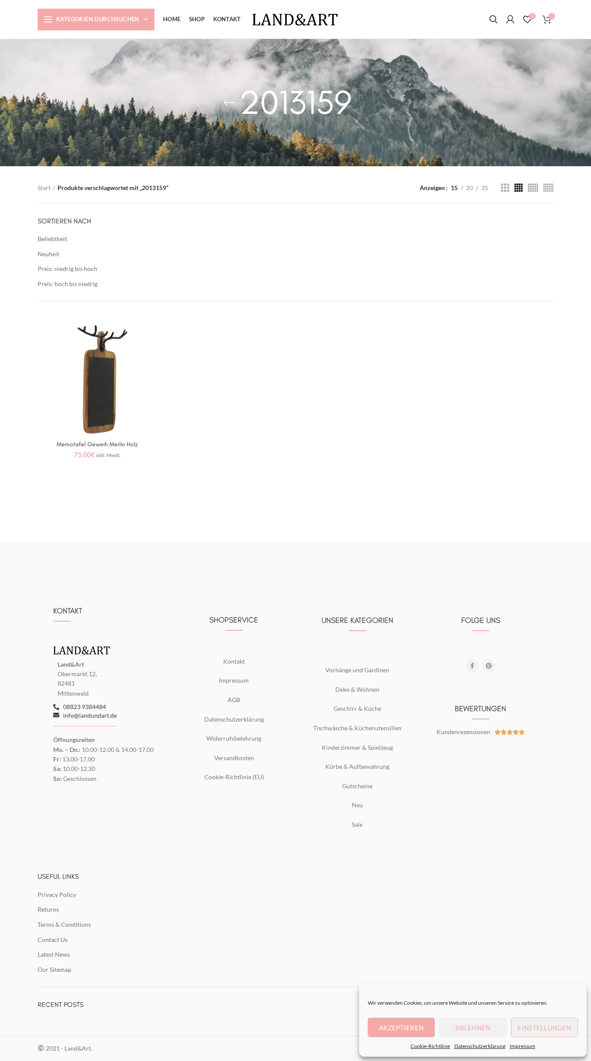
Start (44, 187)
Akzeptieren (401, 1028)
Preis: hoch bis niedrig (67, 283)
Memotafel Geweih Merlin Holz (97, 444)
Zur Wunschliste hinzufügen (150, 331)
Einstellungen (544, 1028)
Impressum (522, 1046)
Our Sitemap (54, 969)
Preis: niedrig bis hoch (67, 268)
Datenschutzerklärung (479, 1046)
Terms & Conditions (64, 924)
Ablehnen (472, 1028)
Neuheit (48, 254)
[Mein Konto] (510, 19)
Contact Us (52, 939)
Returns (48, 909)
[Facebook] (472, 665)
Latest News (54, 954)
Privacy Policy (57, 894)
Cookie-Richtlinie (430, 1046)
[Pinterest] (488, 665)
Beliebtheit (52, 238)
